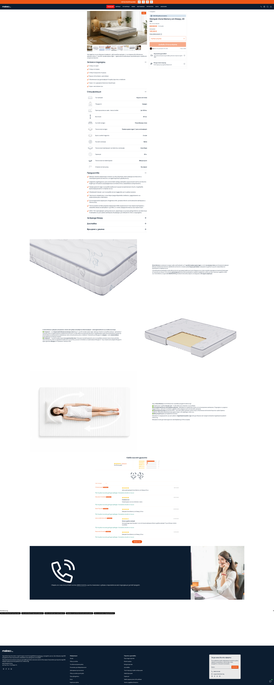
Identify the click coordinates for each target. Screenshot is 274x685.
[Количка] (271, 6)
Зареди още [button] (137, 541)
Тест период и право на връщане (133, 670)
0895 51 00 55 (81, 585)
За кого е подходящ (96, 62)
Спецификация (94, 91)
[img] (125, 488)
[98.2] (133, 475)
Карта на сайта (74, 682)
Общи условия (74, 661)
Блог (71, 679)
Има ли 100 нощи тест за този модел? (10, 613)
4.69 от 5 (124, 463)
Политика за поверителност (78, 667)
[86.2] (140, 475)
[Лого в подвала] (7, 651)
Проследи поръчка (129, 658)
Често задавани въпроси (131, 682)
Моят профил (128, 661)
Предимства (93, 173)
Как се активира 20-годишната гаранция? (32, 613)
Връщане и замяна (95, 229)
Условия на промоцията (76, 664)
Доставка (92, 223)
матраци (40, 656)
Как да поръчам (128, 664)
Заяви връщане (128, 673)
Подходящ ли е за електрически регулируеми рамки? (79, 613)
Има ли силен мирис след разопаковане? (104, 613)
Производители (74, 676)
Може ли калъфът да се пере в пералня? (54, 613)
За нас (71, 658)
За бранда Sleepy (95, 218)
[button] (110, 6)
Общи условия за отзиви (77, 673)
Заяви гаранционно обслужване (133, 679)
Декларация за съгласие (77, 670)
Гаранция (126, 676)
